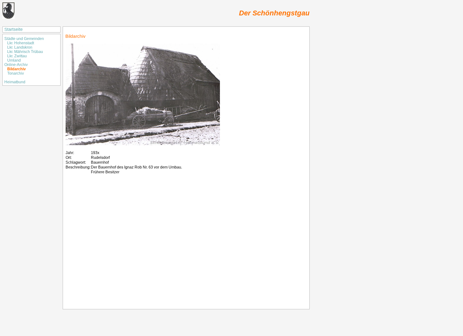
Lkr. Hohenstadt (20, 43)
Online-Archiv (16, 65)
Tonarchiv (15, 73)
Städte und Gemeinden (24, 39)
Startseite (13, 29)
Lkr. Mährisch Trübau (25, 52)
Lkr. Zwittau (17, 56)
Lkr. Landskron (19, 47)
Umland (14, 60)
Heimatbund (14, 82)
